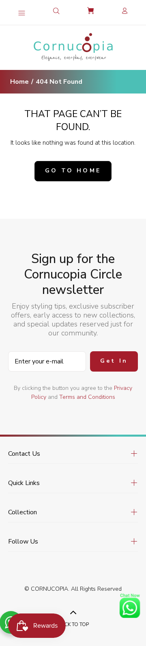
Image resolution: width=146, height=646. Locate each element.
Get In (114, 361)
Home (19, 81)
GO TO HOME (73, 170)
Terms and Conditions (87, 397)
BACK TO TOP (73, 624)
